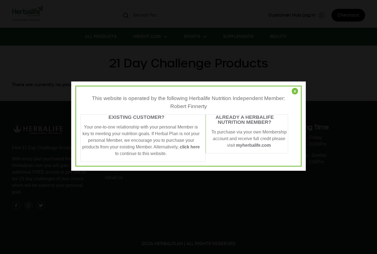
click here (190, 147)
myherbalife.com (253, 145)
